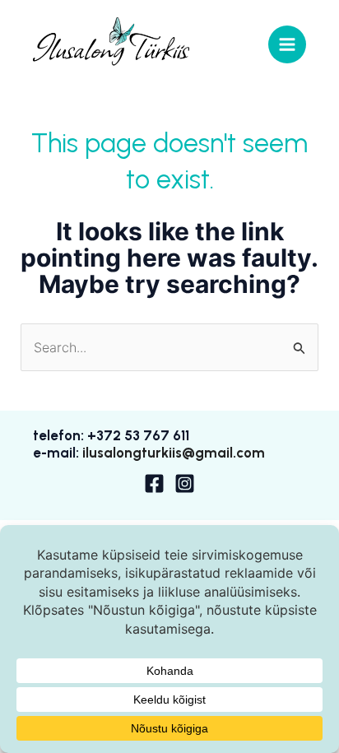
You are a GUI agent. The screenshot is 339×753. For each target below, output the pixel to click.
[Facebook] (154, 483)
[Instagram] (184, 483)
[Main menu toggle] (287, 44)
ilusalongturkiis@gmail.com (173, 452)
